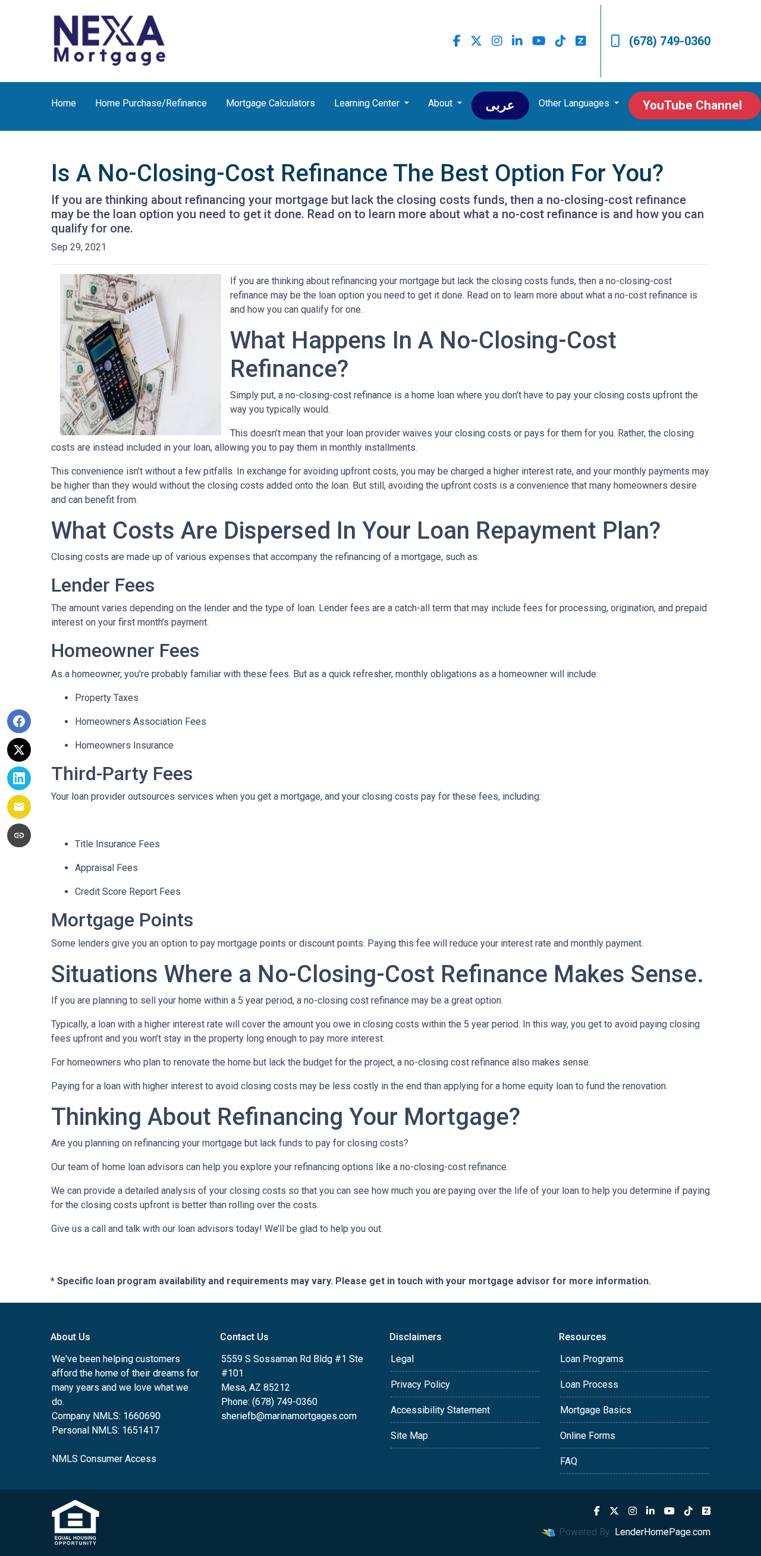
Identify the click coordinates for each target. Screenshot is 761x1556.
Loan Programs (592, 1359)
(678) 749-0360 (669, 41)
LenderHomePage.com (662, 1532)
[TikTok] (560, 41)
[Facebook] (457, 41)
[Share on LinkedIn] (19, 778)
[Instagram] (497, 41)
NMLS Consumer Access (104, 1458)
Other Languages (575, 103)
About (441, 103)
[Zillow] (581, 41)
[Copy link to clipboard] (19, 835)
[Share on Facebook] (19, 721)
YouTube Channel (692, 105)
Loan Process (589, 1384)
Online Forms (587, 1435)
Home (63, 103)
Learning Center (368, 103)
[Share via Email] (19, 807)
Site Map (409, 1435)
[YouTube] (539, 41)
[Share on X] (19, 750)
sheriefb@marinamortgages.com (289, 1416)
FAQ (568, 1461)
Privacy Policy (420, 1384)
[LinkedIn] (517, 41)
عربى (500, 105)
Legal (402, 1359)
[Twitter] (476, 41)
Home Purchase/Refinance (151, 103)
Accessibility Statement (440, 1410)
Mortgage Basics (595, 1410)
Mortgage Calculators (270, 103)
